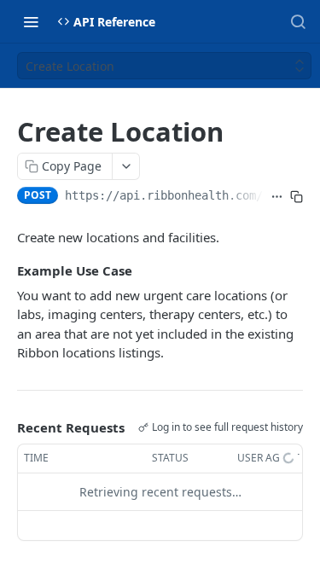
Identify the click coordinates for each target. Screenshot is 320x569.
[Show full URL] (277, 197)
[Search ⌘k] (297, 21)
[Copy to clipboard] (296, 197)
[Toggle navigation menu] (30, 21)
